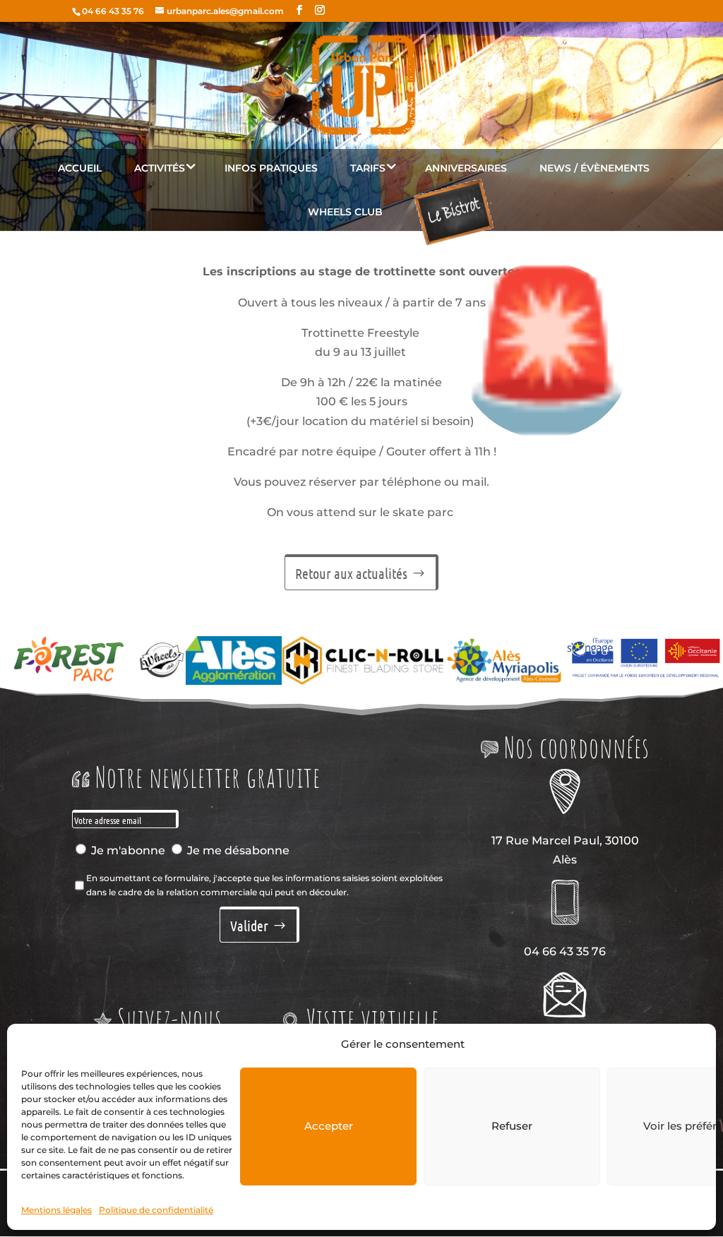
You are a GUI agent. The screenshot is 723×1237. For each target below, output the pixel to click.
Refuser (511, 1126)
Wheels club (345, 211)
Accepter (328, 1126)
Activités (159, 168)
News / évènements (594, 168)
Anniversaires (466, 168)
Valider (249, 925)
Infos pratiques (271, 168)
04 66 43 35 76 (113, 11)
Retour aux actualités (351, 573)
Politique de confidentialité (156, 1210)
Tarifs (368, 168)
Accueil (80, 168)
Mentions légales (56, 1210)
